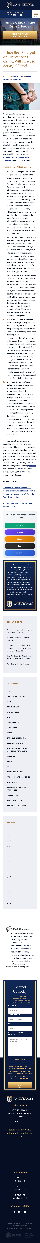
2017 (9, 877)
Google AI (20, 553)
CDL (8, 691)
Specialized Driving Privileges (16, 788)
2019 (9, 866)
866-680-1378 (20, 1189)
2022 (9, 851)
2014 (9, 892)
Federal (10, 733)
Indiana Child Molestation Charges (18, 639)
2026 (9, 830)
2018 (9, 872)
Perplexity (20, 532)
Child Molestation (16, 696)
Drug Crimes (13, 712)
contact (32, 465)
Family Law (12, 727)
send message (20, 1086)
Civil (9, 702)
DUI (8, 717)
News (9, 761)
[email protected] (20, 79)
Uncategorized (14, 800)
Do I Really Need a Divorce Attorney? (18, 665)
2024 (9, 841)
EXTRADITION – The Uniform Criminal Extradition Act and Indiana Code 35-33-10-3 (19, 648)
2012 (9, 903)
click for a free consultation (20, 35)
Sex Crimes (12, 782)
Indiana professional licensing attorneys (17, 749)
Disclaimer (12, 1228)
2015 (9, 887)
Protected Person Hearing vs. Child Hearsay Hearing (19, 631)
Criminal (21, 996)
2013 (9, 898)
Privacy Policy (26, 1228)
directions (20, 1121)
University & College (17, 805)
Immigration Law (15, 743)
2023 (9, 846)
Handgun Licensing (16, 738)
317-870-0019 (15, 14)
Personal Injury (15, 772)
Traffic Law (12, 795)
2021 (9, 856)
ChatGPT (20, 525)
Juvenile (11, 756)
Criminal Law (17, 77)
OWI (8, 766)
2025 (9, 835)
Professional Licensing (18, 777)
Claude (20, 539)
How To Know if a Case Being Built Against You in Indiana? (19, 657)
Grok (20, 546)
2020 (9, 861)
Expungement (13, 722)
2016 (9, 882)
